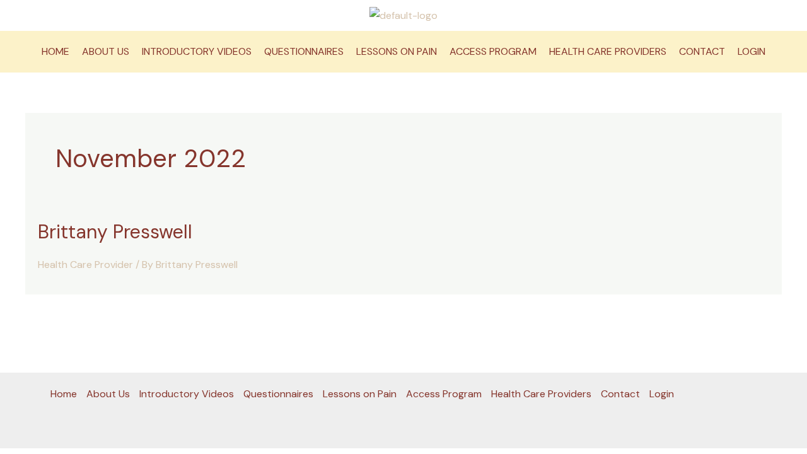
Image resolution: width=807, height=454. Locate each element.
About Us (105, 51)
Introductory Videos (197, 51)
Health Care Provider (85, 264)
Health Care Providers (607, 51)
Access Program (493, 51)
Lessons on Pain (396, 51)
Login (751, 51)
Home (55, 51)
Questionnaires (304, 51)
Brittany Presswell (115, 231)
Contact (702, 51)
